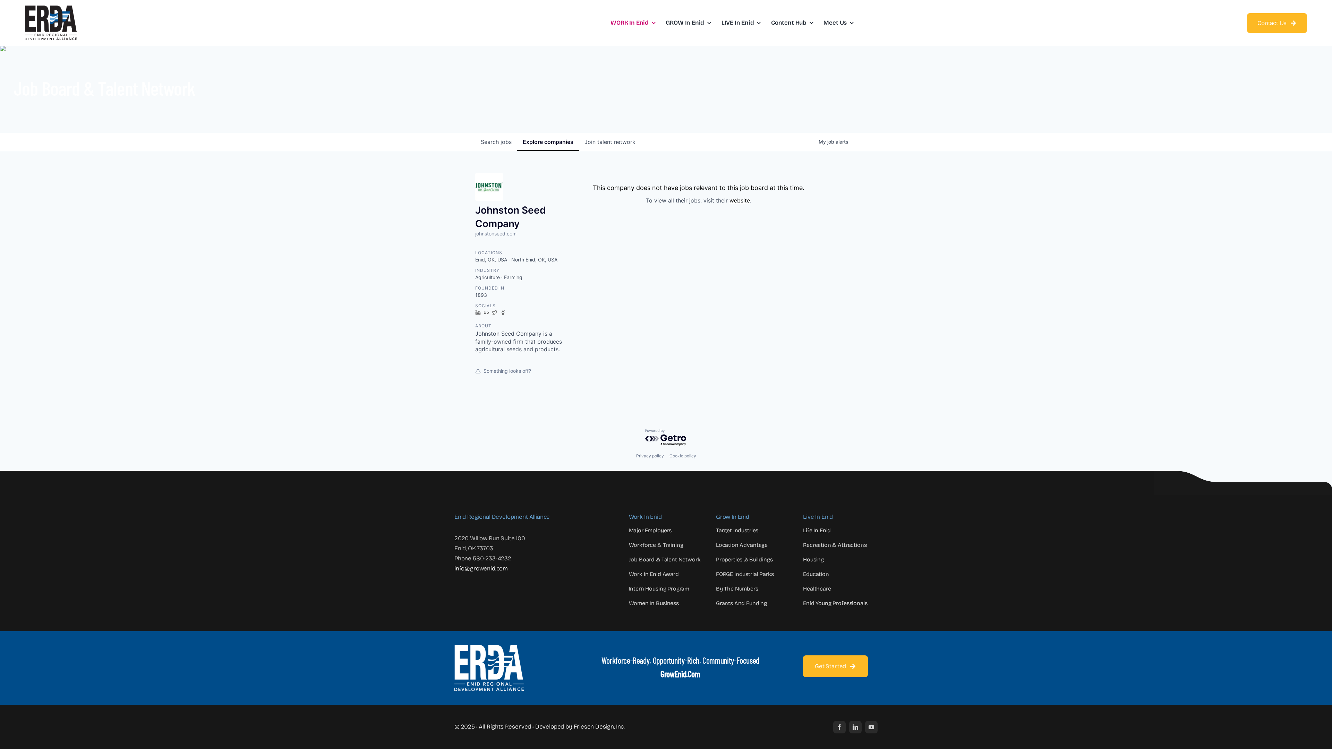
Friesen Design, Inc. (599, 726)
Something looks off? (507, 371)
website (739, 200)
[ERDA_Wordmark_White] (489, 648)
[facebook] (839, 727)
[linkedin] (855, 727)
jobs (496, 141)
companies (548, 141)
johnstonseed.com (495, 233)
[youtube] (871, 727)
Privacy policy (650, 455)
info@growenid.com (481, 568)
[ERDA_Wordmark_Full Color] (51, 8)
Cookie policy (682, 455)
